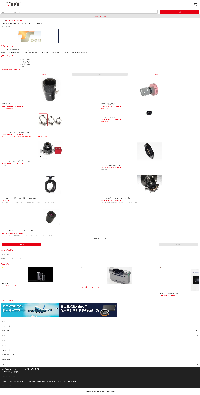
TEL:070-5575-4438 (100, 16)
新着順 (156, 74)
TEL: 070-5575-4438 (9, 376)
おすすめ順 (43, 74)
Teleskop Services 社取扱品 (14, 20)
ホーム (3, 20)
